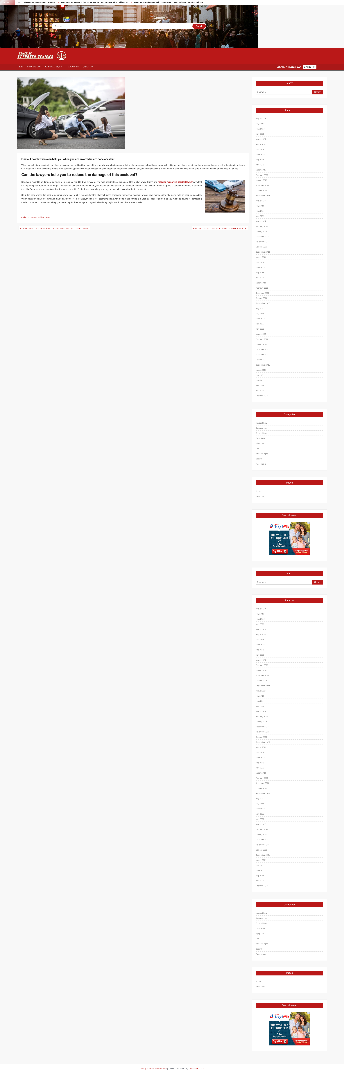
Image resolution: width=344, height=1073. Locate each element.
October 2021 (261, 360)
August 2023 (261, 257)
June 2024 (260, 211)
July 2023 (260, 262)
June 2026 (260, 129)
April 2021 (260, 390)
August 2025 (261, 144)
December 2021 (262, 349)
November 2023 (262, 242)
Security (259, 459)
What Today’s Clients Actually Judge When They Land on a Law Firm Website (168, 2)
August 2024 (261, 201)
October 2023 (261, 247)
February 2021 (262, 396)
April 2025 (260, 165)
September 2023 (263, 252)
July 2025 (260, 149)
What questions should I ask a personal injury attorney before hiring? (56, 228)
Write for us (260, 496)
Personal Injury (53, 67)
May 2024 (260, 216)
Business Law (261, 428)
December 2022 (262, 293)
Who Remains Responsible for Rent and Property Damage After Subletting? (94, 2)
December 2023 (262, 237)
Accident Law (261, 423)
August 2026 (261, 119)
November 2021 (262, 354)
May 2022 (260, 324)
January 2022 (261, 344)
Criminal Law (33, 67)
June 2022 (260, 319)
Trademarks (72, 67)
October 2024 (261, 190)
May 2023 (260, 272)
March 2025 (261, 170)
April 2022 (260, 329)
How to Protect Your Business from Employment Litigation (29, 2)
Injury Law (260, 443)
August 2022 (261, 308)
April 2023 (260, 277)
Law (21, 67)
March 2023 (261, 283)
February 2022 (262, 339)
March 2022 (261, 334)
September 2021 (263, 365)
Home (258, 491)
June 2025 (260, 154)
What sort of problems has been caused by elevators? (218, 228)
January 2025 (261, 180)
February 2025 (262, 175)
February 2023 (262, 288)
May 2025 (260, 160)
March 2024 (261, 221)
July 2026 (260, 124)
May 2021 (260, 385)
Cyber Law (88, 67)
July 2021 (260, 375)
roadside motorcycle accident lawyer (35, 217)
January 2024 (261, 231)
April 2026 (260, 134)
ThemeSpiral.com (196, 1068)
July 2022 (260, 313)
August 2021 (261, 370)
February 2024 (262, 226)
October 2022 (261, 298)
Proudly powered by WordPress (153, 1068)
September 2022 (263, 303)
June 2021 (260, 380)
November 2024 (262, 185)
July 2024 (260, 206)
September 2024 (263, 195)
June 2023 (260, 267)
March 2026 (261, 139)
